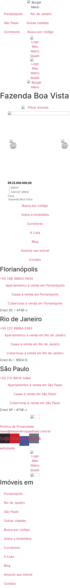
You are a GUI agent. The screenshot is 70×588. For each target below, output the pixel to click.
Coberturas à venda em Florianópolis (35, 303)
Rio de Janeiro (41, 14)
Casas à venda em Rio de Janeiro (35, 344)
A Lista (35, 233)
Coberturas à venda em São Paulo (35, 403)
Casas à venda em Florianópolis (35, 294)
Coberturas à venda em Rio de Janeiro (35, 353)
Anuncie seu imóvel (35, 251)
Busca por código (41, 32)
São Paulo (11, 23)
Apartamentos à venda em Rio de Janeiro (35, 335)
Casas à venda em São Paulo (35, 394)
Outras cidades (37, 23)
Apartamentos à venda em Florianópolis (35, 285)
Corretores (12, 32)
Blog (35, 242)
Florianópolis (13, 14)
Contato (35, 259)
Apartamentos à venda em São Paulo (35, 385)
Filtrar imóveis (38, 107)
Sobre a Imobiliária (35, 215)
